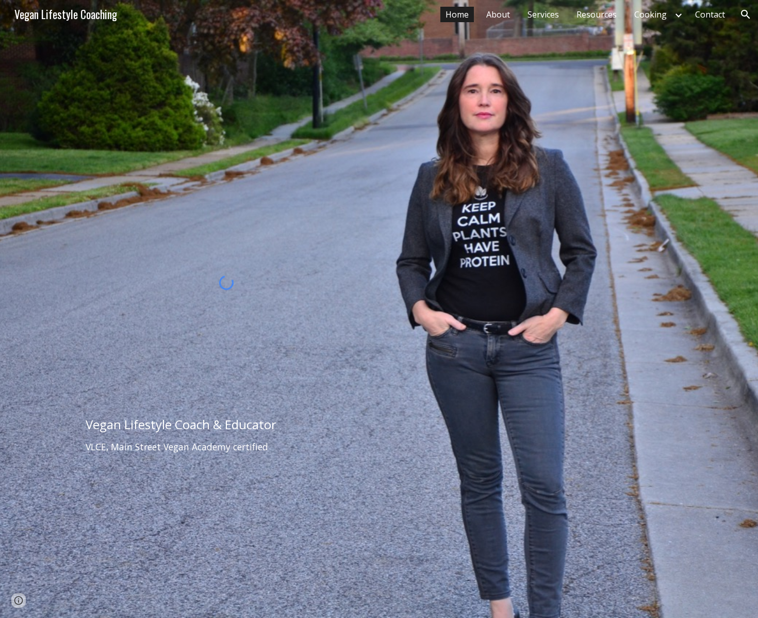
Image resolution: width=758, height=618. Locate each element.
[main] (226, 435)
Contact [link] (710, 14)
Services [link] (543, 14)
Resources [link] (596, 14)
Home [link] (457, 14)
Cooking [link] (650, 14)
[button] (745, 14)
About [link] (498, 14)
